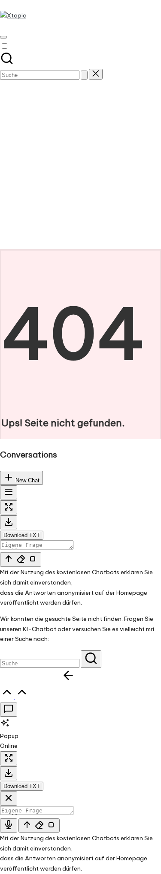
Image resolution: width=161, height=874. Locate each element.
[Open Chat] (8, 710)
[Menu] (3, 37)
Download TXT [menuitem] (21, 535)
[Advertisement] (80, 165)
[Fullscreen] (8, 507)
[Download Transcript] (8, 522)
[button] (84, 75)
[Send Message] (20, 559)
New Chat (26, 480)
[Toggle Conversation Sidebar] (8, 492)
